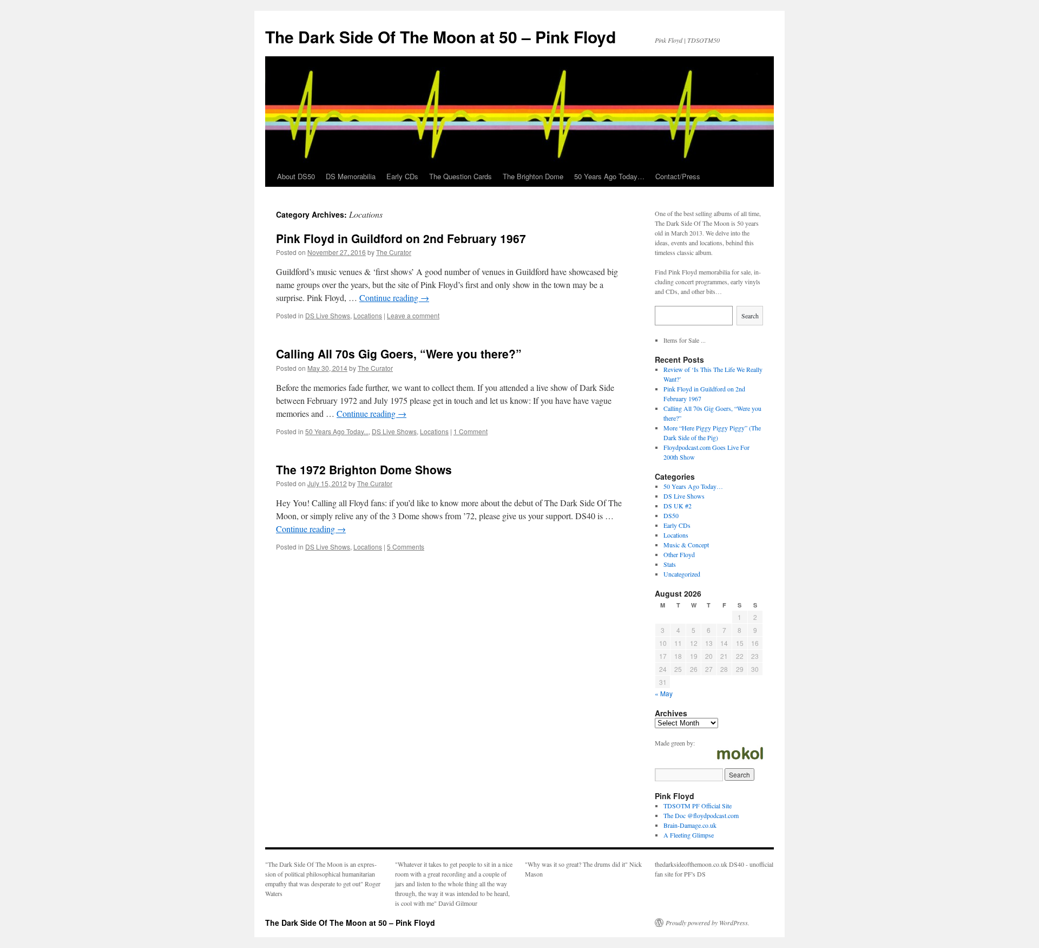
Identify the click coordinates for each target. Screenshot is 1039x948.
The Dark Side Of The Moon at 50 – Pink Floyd (440, 36)
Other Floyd (679, 554)
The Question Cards (460, 176)
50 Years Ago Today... (337, 431)
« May (664, 693)
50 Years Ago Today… (609, 176)
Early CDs (402, 176)
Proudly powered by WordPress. (707, 922)
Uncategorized (681, 574)
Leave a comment (413, 315)
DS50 (671, 515)
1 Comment (470, 431)
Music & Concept (686, 544)
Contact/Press (677, 176)
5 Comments (405, 546)
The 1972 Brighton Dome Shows (364, 469)
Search (750, 315)
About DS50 (296, 176)
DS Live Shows (327, 315)
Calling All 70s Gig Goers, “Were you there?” (399, 353)
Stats (669, 564)
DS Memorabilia (351, 176)
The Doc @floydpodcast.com (701, 815)
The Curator (393, 252)
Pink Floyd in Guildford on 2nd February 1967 (401, 238)
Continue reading (394, 297)
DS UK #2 (677, 505)
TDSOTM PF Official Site (697, 805)
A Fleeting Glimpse (688, 835)
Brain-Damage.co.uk (689, 825)
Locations (367, 315)
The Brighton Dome (533, 176)
